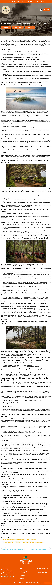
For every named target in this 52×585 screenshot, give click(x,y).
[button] (41, 10)
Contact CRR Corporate (42, 572)
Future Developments (42, 571)
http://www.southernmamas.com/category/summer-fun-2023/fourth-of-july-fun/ (18, 541)
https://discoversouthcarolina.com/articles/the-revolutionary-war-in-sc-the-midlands (19, 539)
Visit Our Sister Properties (42, 574)
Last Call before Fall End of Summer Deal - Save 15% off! (26, 1)
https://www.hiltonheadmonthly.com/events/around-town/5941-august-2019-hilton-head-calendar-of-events (24, 542)
